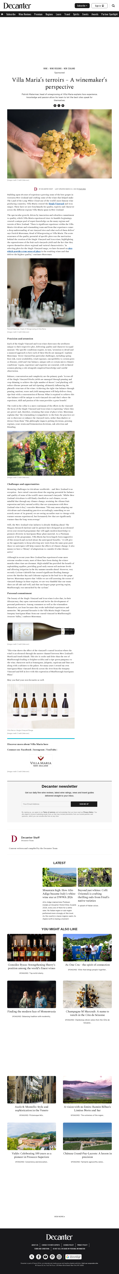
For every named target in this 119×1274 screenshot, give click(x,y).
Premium (38, 14)
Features (82, 189)
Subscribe (81, 5)
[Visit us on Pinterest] (52, 1256)
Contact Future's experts (51, 1245)
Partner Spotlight (109, 14)
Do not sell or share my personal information (69, 1248)
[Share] (55, 105)
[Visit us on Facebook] (38, 1256)
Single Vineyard (56, 203)
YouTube (51, 749)
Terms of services (49, 812)
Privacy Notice (88, 812)
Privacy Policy (82, 1245)
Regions (49, 14)
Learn (58, 14)
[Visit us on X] (31, 1256)
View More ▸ (59, 1216)
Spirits (76, 14)
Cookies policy (68, 1245)
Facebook (26, 749)
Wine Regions (56, 68)
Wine (45, 68)
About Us (35, 1245)
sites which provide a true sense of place (39, 250)
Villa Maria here (39, 744)
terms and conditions (41, 1248)
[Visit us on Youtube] (45, 1256)
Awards (95, 14)
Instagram (38, 749)
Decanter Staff (47, 189)
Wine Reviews (25, 14)
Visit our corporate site (89, 1263)
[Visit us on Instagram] (59, 1256)
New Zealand (69, 68)
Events (85, 14)
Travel (67, 14)
